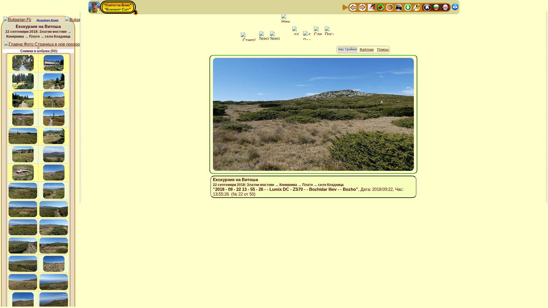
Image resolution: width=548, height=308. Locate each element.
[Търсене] (417, 7)
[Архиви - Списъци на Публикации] (371, 7)
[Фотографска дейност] (398, 7)
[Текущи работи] (389, 7)
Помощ (383, 50)
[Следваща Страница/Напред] (362, 7)
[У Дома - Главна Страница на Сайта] (427, 7)
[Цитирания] (380, 7)
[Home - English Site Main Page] (445, 7)
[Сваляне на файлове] (407, 7)
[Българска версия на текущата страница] (79, 20)
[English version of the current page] (17, 20)
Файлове (367, 50)
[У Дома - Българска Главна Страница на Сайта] (436, 7)
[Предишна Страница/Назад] (353, 7)
